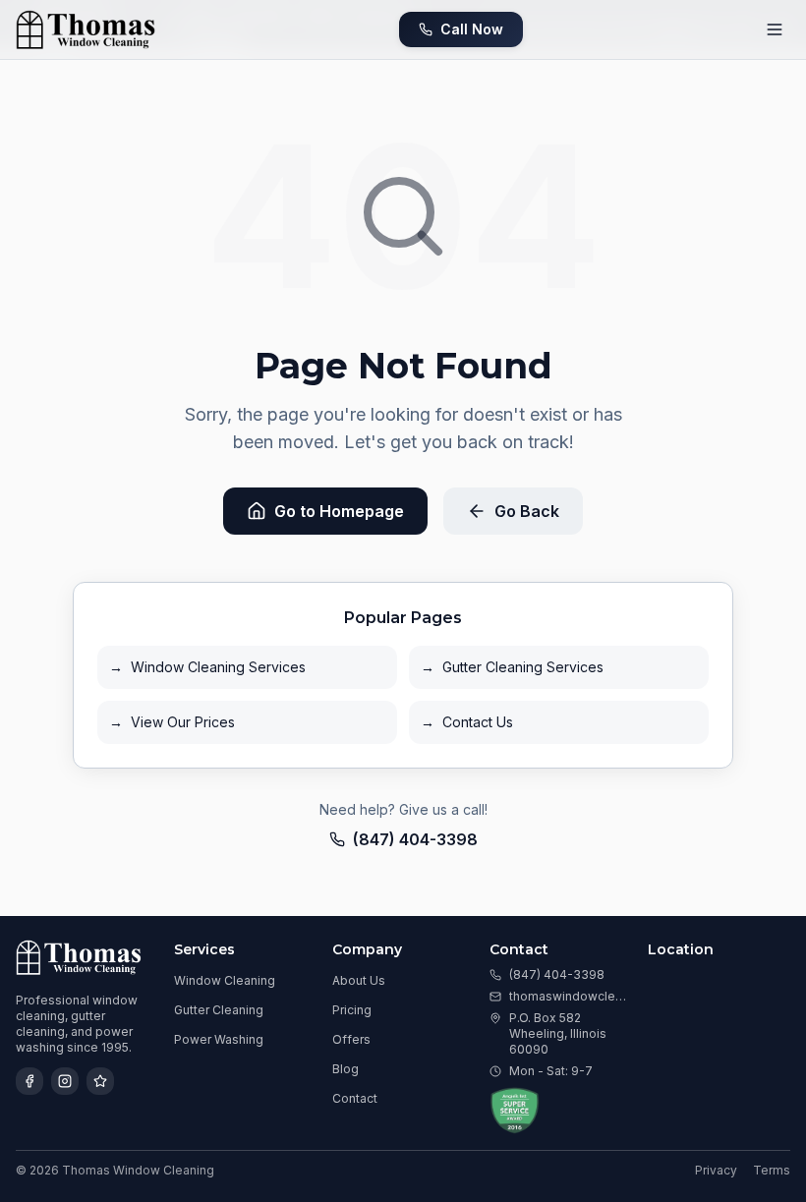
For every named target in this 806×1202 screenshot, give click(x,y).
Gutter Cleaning (218, 1009)
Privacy (716, 1170)
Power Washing (218, 1039)
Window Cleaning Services (207, 666)
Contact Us (467, 722)
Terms (771, 1170)
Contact (354, 1098)
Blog (345, 1068)
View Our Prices (172, 722)
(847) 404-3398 (415, 839)
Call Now (471, 29)
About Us (358, 980)
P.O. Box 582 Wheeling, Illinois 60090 (557, 1033)
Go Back (526, 511)
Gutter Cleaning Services (512, 666)
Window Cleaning (224, 980)
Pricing (352, 1009)
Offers (351, 1039)
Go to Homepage (339, 511)
